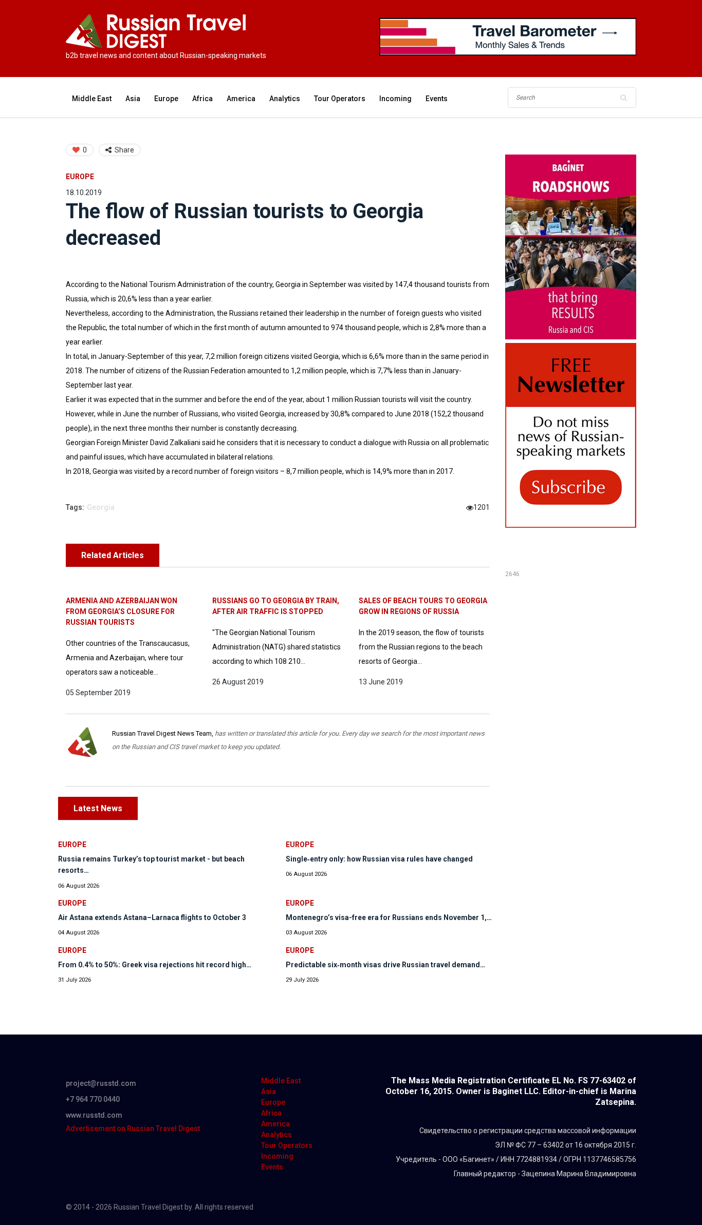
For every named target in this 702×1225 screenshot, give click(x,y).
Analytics (284, 98)
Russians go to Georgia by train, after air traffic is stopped (275, 606)
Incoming (395, 98)
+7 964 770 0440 (93, 1099)
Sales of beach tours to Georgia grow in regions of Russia (423, 606)
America (241, 98)
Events (437, 98)
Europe (166, 98)
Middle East (92, 98)
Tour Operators (339, 98)
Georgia (101, 507)
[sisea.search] (623, 97)
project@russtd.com (101, 1083)
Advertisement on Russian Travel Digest (133, 1128)
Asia (132, 98)
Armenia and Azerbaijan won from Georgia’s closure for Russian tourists (121, 611)
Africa (202, 98)
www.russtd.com (94, 1115)
